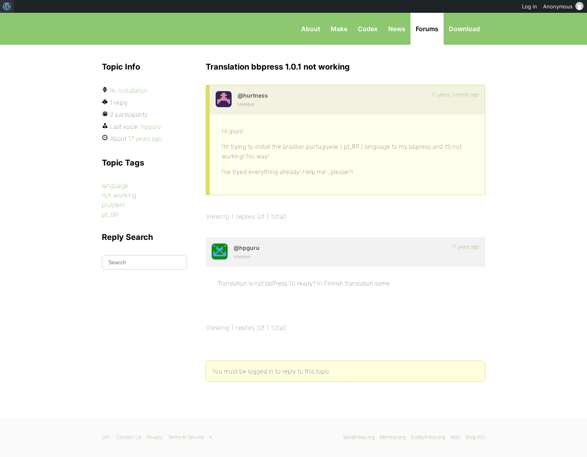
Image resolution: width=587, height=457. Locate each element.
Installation (133, 90)
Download (464, 29)
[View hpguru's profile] (220, 251)
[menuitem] (7, 6)
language (115, 186)
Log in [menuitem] (529, 6)
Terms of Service (186, 437)
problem (113, 205)
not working (119, 195)
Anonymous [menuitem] (558, 6)
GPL (106, 437)
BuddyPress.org (428, 437)
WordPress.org (359, 437)
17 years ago (465, 247)
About (310, 29)
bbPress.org (143, 29)
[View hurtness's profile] (224, 99)
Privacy (155, 437)
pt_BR (110, 214)
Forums (427, 29)
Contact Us (128, 437)
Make (339, 29)
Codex (368, 29)
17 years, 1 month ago (455, 95)
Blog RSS (475, 437)
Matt (455, 437)
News (396, 29)
